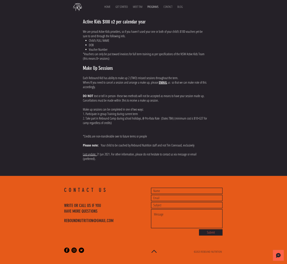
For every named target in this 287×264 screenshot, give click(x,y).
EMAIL (163, 82)
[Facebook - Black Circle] (66, 250)
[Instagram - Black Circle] (74, 250)
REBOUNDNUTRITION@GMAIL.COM (88, 220)
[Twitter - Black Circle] (81, 250)
